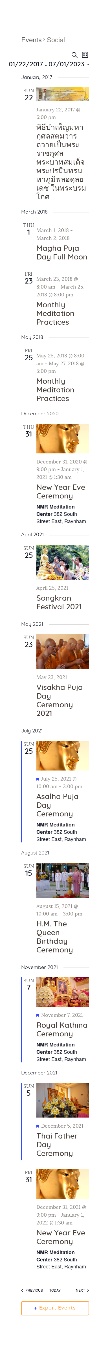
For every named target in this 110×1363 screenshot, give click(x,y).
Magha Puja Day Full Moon (61, 253)
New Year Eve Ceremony (60, 492)
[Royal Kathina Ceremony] (62, 992)
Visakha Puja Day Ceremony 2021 (59, 700)
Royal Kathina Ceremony (62, 1030)
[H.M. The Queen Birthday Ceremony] (62, 880)
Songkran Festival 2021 (59, 603)
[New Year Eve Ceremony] (62, 438)
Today (55, 1290)
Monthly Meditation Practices (55, 313)
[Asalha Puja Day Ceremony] (62, 755)
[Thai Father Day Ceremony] (62, 1100)
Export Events (57, 1308)
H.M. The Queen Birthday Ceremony (54, 937)
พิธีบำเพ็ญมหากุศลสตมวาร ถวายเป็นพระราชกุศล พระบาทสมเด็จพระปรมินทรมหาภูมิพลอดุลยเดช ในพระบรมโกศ (61, 162)
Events (31, 39)
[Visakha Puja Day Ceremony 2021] (62, 651)
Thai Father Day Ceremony (57, 1145)
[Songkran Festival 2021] (62, 562)
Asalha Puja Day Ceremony (57, 805)
